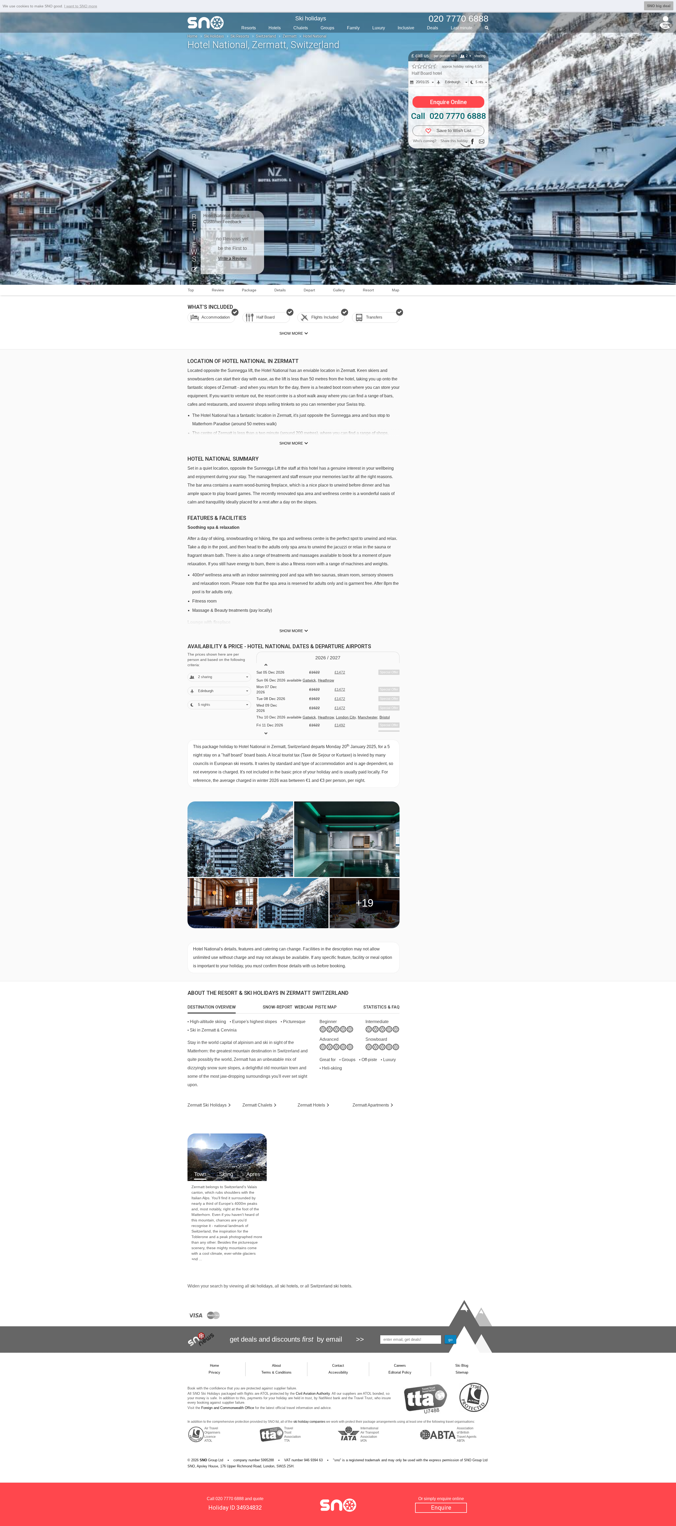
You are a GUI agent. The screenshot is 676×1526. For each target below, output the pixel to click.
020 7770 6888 (229, 1498)
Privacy (214, 1372)
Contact (338, 1366)
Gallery (339, 290)
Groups (327, 28)
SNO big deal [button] (658, 6)
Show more (291, 443)
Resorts (248, 28)
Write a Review (232, 258)
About (276, 1366)
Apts (371, 1105)
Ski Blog (461, 1366)
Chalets (300, 28)
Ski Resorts (240, 36)
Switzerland (266, 36)
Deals (432, 28)
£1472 (340, 672)
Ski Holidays (214, 36)
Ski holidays (310, 18)
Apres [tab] (253, 1174)
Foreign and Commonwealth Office (227, 1408)
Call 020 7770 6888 (448, 116)
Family (353, 28)
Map (395, 290)
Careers (400, 1366)
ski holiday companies (309, 1422)
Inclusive (406, 28)
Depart (309, 290)
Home (192, 36)
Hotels (275, 28)
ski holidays (261, 1286)
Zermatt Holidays (207, 1105)
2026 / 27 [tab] (327, 657)
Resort (368, 290)
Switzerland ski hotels (330, 1286)
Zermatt (290, 36)
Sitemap (462, 1372)
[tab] (211, 1007)
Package (249, 290)
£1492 (340, 725)
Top (191, 290)
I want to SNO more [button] (80, 6)
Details (280, 290)
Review (218, 290)
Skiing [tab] (226, 1174)
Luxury (378, 28)
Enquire (441, 1507)
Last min (461, 28)
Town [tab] (200, 1174)
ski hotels (289, 1286)
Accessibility (338, 1372)
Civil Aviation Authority (313, 1394)
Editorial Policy (399, 1372)
